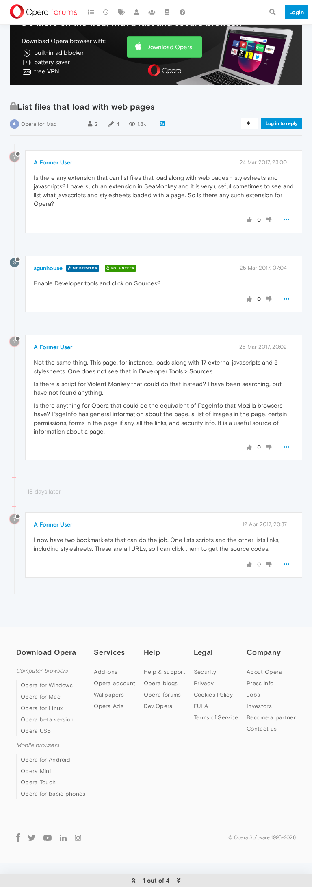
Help (152, 652)
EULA (201, 706)
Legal (203, 652)
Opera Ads (109, 706)
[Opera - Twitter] (31, 837)
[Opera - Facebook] (18, 837)
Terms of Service (216, 717)
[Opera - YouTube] (47, 837)
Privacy (204, 683)
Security (205, 672)
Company (264, 652)
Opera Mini (36, 771)
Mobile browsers (37, 745)
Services (109, 652)
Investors (259, 706)
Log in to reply (282, 123)
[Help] (182, 12)
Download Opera (169, 46)
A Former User (53, 162)
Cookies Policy (213, 694)
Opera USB (36, 730)
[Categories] (91, 12)
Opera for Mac (38, 124)
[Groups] (152, 12)
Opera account (114, 683)
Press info (260, 683)
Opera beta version (47, 719)
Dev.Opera (158, 706)
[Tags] (121, 12)
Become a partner (271, 717)
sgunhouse (48, 268)
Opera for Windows (47, 685)
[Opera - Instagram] (78, 837)
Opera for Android (45, 759)
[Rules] (167, 12)
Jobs (253, 694)
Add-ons (105, 672)
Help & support (164, 672)
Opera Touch (38, 782)
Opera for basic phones (53, 793)
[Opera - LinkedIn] (63, 837)
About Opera (264, 672)
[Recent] (106, 12)
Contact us (262, 728)
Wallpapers (109, 694)
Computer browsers (42, 670)
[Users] (137, 12)
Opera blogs (161, 683)
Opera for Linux (42, 708)
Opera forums (162, 694)
